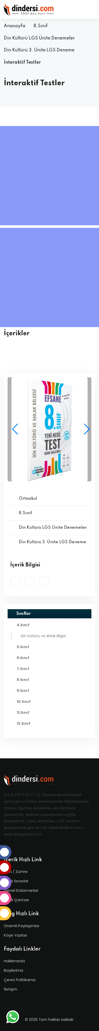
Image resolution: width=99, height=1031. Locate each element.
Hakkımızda (14, 961)
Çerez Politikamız (20, 979)
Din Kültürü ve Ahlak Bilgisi (43, 635)
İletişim (10, 989)
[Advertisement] (49, 175)
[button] (85, 429)
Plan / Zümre (16, 871)
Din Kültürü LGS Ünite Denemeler (39, 38)
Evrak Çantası (16, 899)
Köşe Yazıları (15, 935)
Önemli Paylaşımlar (21, 925)
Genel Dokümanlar (21, 890)
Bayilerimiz (13, 970)
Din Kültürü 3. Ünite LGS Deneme (39, 50)
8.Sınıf (41, 26)
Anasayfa (14, 26)
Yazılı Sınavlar (16, 881)
